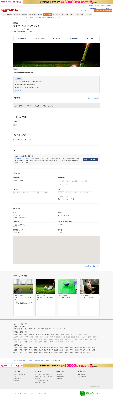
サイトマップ (109, 8)
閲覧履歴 (83, 10)
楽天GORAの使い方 (95, 8)
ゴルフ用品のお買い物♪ (42, 374)
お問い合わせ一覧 (29, 393)
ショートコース (69, 14)
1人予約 (9, 14)
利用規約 (16, 380)
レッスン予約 (47, 14)
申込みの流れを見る (92, 98)
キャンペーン (32, 14)
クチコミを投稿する (90, 159)
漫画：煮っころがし (41, 382)
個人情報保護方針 (61, 376)
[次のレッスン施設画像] (99, 297)
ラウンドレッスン (58, 14)
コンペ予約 (17, 14)
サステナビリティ (41, 393)
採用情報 (59, 378)
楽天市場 (109, 5)
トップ (3, 14)
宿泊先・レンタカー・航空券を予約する (43, 377)
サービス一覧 (17, 393)
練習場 (40, 14)
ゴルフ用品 (88, 14)
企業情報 (59, 374)
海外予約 (24, 14)
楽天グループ (91, 5)
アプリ (77, 14)
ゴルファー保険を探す (41, 380)
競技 (82, 14)
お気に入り (90, 10)
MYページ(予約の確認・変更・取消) (103, 10)
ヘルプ (102, 8)
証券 (98, 5)
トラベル (103, 5)
